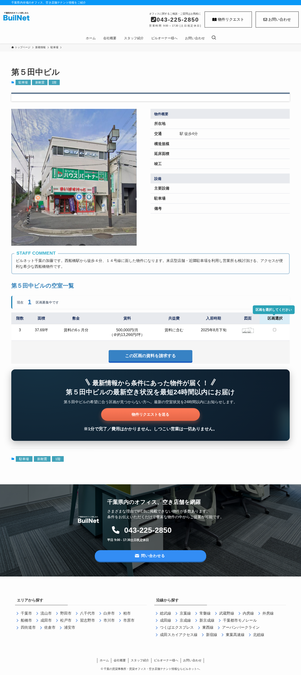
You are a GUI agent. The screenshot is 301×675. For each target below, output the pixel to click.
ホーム (104, 660)
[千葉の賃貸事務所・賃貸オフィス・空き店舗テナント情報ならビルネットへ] (16, 17)
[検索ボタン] (214, 38)
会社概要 (120, 660)
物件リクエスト (231, 19)
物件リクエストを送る (150, 414)
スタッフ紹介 (140, 660)
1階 (54, 82)
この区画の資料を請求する (150, 355)
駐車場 (23, 82)
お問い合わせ (279, 19)
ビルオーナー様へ (166, 660)
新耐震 (39, 82)
